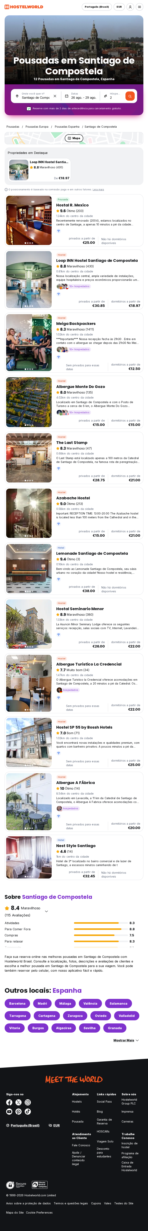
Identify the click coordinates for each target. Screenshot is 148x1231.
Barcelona (17, 1003)
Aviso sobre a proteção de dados (28, 1203)
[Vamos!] (130, 96)
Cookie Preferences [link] (39, 1212)
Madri (42, 1003)
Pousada (63, 199)
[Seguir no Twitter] (18, 1102)
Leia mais (98, 189)
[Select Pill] (130, 7)
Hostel (62, 254)
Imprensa (127, 1111)
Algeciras (63, 1028)
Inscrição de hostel (130, 1145)
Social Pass (104, 1101)
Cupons (96, 1203)
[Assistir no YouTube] (9, 1112)
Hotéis (76, 1111)
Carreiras (127, 1121)
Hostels (77, 1101)
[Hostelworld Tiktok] (28, 1112)
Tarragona (17, 1016)
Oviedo (100, 1016)
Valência (90, 1003)
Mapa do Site (15, 1212)
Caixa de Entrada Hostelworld (129, 1166)
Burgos (38, 1028)
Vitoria (14, 1028)
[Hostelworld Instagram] (28, 1102)
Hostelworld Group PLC (129, 1101)
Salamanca (118, 1003)
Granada (115, 1028)
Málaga (65, 1003)
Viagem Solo (105, 1141)
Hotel (61, 547)
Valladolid (127, 1016)
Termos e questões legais (71, 1203)
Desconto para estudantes (104, 1152)
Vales (107, 1203)
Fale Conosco (81, 1145)
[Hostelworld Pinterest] (18, 1112)
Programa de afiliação (130, 1155)
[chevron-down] (46, 911)
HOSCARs (103, 1131)
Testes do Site (123, 1203)
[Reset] (55, 96)
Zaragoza (75, 1016)
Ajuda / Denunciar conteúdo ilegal (78, 1158)
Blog (100, 1111)
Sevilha (90, 1028)
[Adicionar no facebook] (9, 1102)
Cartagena (46, 1016)
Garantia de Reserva (104, 1121)
